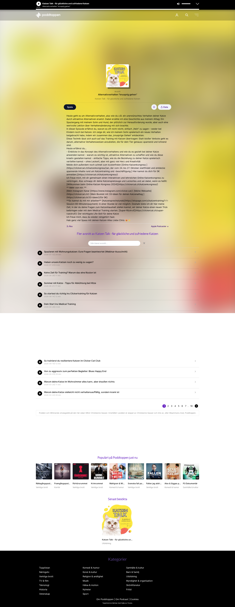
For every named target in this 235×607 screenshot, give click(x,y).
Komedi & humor (91, 567)
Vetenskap (44, 593)
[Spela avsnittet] (40, 253)
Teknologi (44, 585)
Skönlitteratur (133, 585)
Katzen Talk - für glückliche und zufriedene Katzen (117, 99)
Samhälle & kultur (135, 567)
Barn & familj (132, 572)
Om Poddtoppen (104, 599)
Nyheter (87, 589)
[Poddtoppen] (48, 15)
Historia (43, 589)
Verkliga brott (46, 576)
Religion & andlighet (93, 576)
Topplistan (44, 567)
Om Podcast (121, 599)
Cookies (134, 599)
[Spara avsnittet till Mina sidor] (154, 107)
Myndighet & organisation (139, 580)
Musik (86, 580)
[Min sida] (177, 15)
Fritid (129, 589)
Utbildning (131, 576)
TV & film (44, 580)
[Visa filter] (144, 243)
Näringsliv (44, 572)
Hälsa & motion (90, 585)
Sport (86, 593)
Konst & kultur (90, 572)
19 (191, 406)
